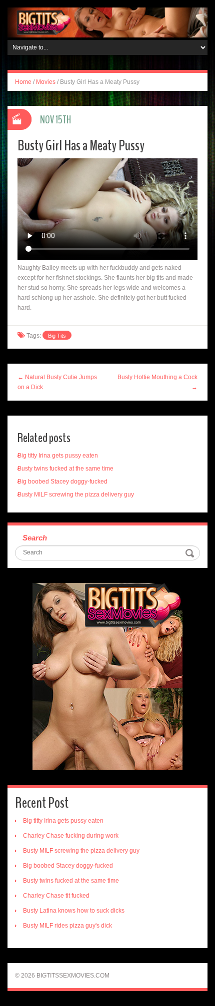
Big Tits (57, 336)
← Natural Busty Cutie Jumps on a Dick (57, 382)
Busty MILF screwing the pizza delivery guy (76, 494)
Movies (46, 81)
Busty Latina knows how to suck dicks (73, 910)
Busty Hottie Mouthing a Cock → (158, 382)
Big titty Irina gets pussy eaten (58, 455)
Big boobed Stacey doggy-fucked (63, 481)
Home (23, 81)
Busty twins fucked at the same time (66, 468)
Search (34, 537)
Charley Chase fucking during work (70, 835)
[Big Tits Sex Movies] (108, 21)
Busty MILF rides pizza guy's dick (67, 925)
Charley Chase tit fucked (56, 895)
